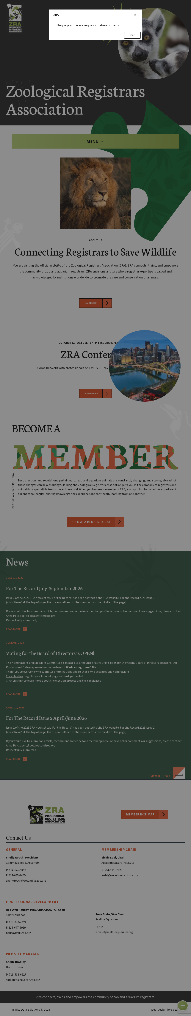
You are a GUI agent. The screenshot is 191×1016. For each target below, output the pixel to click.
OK (132, 35)
